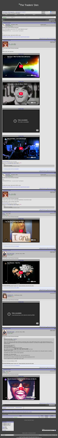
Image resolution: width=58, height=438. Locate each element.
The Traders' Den (5, 407)
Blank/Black (15, 417)
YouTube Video (21, 54)
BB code (3, 426)
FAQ (24, 14)
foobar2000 (9, 163)
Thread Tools (53, 21)
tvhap (3, 213)
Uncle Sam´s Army (10, 253)
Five (9, 43)
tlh (5, 163)
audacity (14, 163)
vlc (19, 163)
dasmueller (7, 24)
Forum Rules (4, 430)
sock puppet (17, 246)
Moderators (4, 17)
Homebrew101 (17, 365)
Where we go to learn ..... (11, 407)
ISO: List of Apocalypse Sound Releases (8, 417)
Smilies (3, 427)
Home (6, 14)
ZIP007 (18, 287)
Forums (16, 14)
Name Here (43, 11)
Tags (3, 410)
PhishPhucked (10, 295)
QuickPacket (40, 437)
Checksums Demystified (5, 161)
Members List (48, 14)
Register (34, 14)
